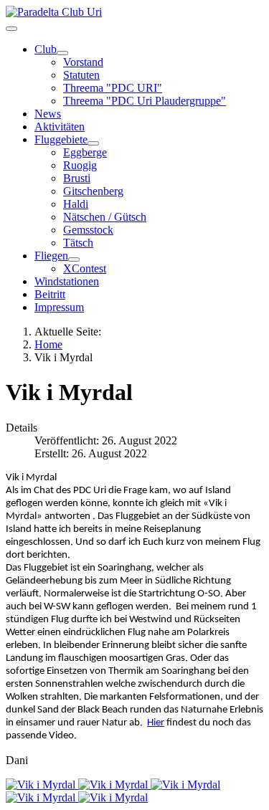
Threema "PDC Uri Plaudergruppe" (144, 101)
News (47, 114)
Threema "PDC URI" (112, 88)
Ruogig (80, 165)
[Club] (62, 53)
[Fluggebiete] (93, 143)
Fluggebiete (61, 139)
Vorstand (83, 62)
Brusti (76, 178)
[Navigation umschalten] (11, 29)
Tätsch (78, 243)
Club (45, 49)
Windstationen (66, 281)
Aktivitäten (59, 126)
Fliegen (51, 255)
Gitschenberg (93, 191)
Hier (155, 723)
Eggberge (85, 152)
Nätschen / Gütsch (104, 217)
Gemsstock (88, 230)
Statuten (81, 75)
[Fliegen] (74, 259)
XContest (84, 268)
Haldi (75, 204)
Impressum (59, 307)
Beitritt (49, 294)
